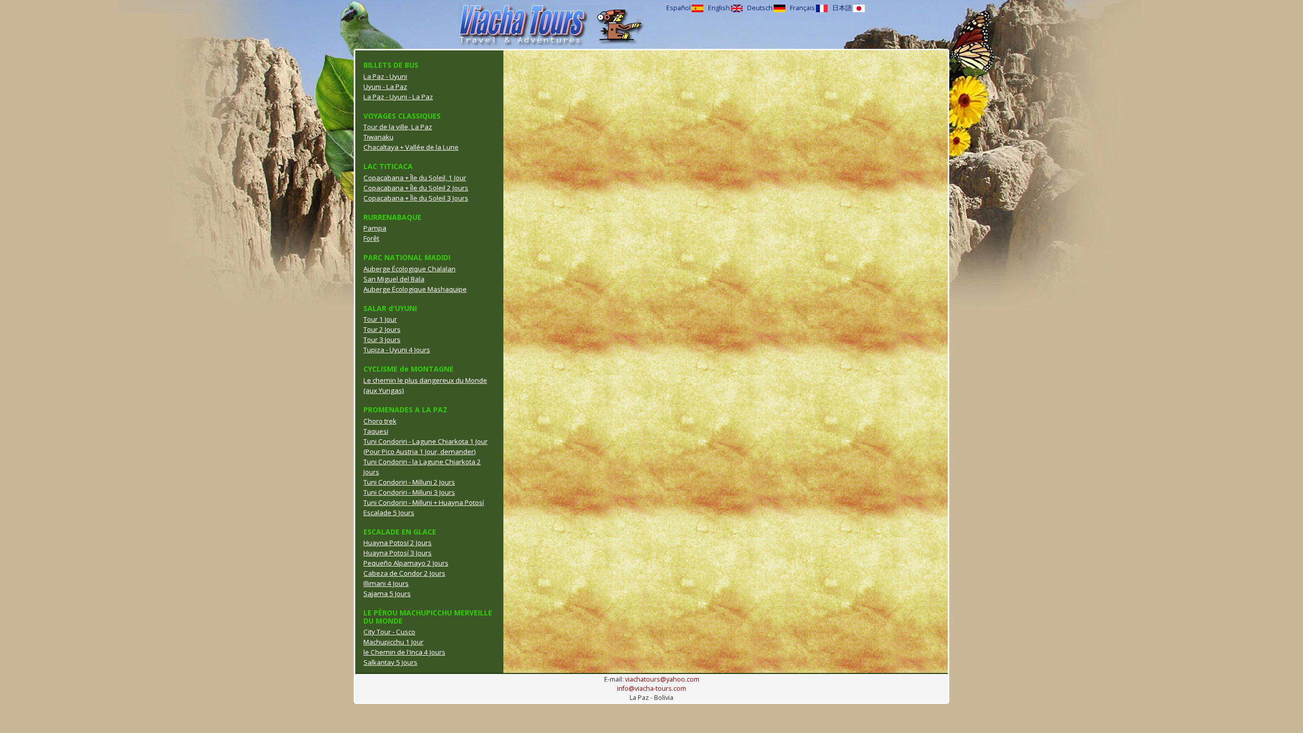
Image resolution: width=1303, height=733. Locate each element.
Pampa (374, 228)
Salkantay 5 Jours (390, 662)
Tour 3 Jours (382, 339)
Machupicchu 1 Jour (393, 641)
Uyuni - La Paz (385, 86)
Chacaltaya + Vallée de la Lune (411, 147)
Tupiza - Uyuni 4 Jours (396, 349)
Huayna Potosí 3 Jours (397, 552)
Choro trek (379, 421)
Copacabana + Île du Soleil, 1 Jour (414, 177)
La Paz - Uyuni (385, 76)
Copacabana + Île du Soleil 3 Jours (415, 198)
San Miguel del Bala (393, 279)
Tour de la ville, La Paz (397, 126)
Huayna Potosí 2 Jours (397, 542)
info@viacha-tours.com (651, 688)
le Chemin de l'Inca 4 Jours (404, 652)
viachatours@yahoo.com (662, 679)
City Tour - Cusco (389, 631)
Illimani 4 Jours (386, 583)
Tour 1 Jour (380, 319)
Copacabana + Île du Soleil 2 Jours (415, 187)
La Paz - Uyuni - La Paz (398, 96)
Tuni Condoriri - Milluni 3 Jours (409, 492)
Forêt (371, 238)
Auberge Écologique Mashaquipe (415, 289)
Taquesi (375, 431)
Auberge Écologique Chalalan (409, 268)
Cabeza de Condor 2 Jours (404, 573)
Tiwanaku (378, 137)
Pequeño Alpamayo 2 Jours (405, 563)
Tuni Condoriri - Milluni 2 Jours (409, 482)
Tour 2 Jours (382, 329)
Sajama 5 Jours (387, 593)
